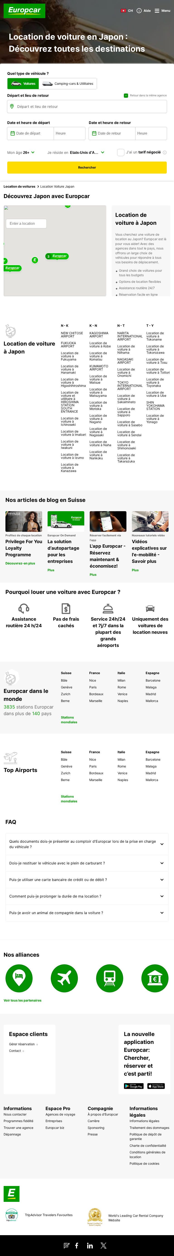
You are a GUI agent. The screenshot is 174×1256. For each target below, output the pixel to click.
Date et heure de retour (110, 122)
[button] (34, 260)
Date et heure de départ (28, 122)
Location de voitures (19, 186)
